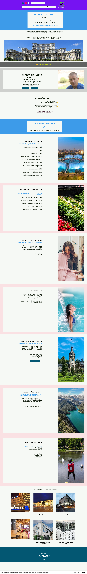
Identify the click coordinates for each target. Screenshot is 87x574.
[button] (23, 3)
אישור (83, 572)
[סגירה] (85, 572)
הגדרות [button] (75, 572)
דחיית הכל (79, 572)
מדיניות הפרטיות (3, 572)
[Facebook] (28, 3)
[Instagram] (26, 3)
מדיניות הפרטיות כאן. (39, 551)
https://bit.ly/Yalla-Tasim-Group (43, 113)
